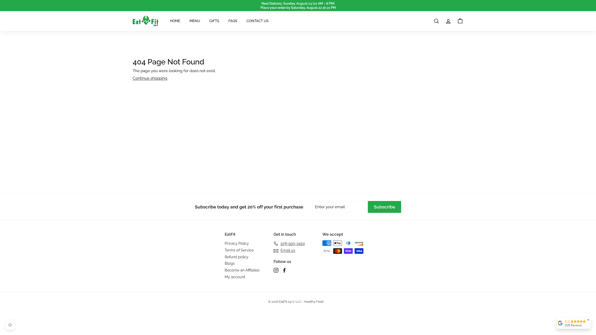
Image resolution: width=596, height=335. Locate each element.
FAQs (232, 21)
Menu (195, 21)
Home (175, 21)
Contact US (257, 21)
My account (235, 277)
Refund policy (236, 257)
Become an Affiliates (242, 270)
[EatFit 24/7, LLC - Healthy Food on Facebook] (284, 270)
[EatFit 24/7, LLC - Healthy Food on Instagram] (276, 270)
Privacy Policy (237, 243)
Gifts (214, 21)
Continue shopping (150, 78)
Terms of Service (239, 250)
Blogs (230, 263)
